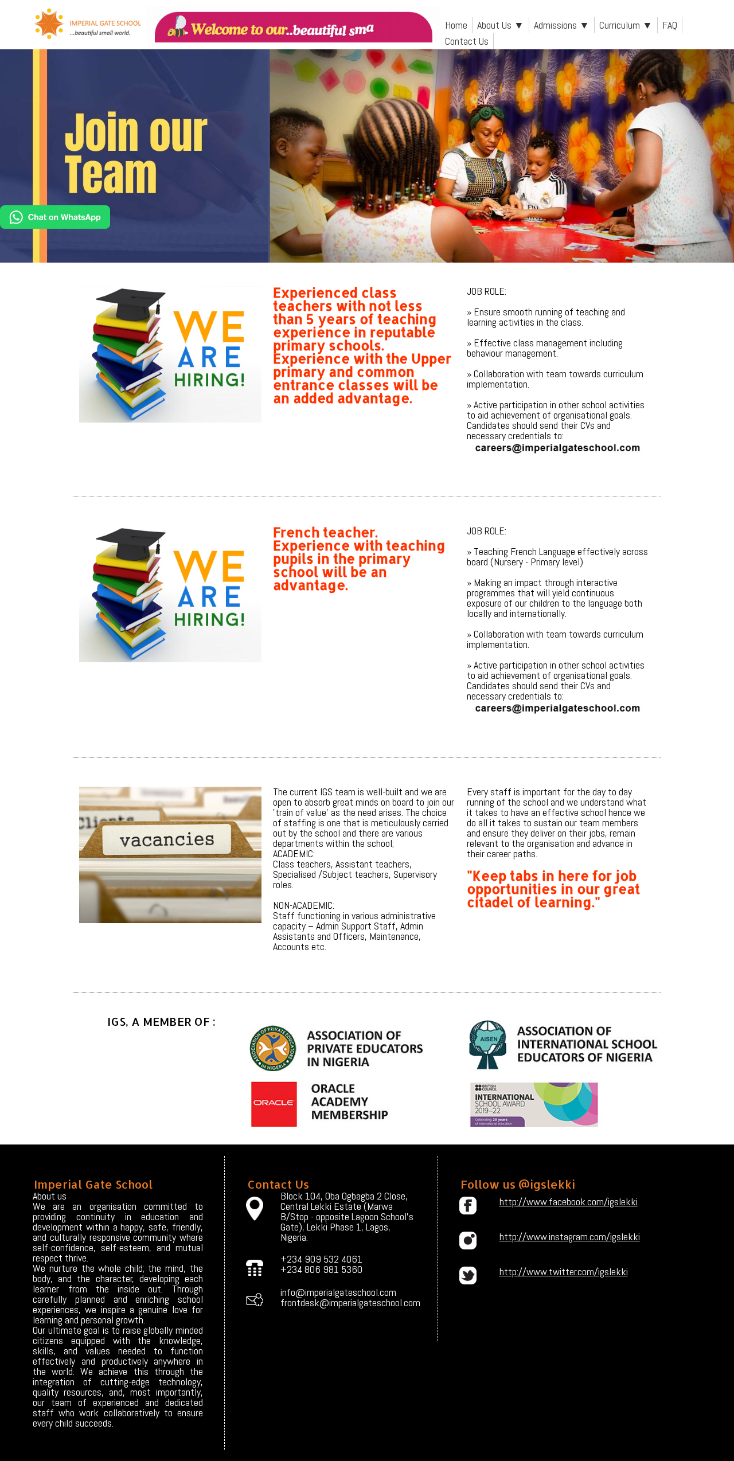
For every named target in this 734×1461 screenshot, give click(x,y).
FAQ (669, 25)
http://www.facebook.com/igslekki (564, 1201)
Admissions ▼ (561, 25)
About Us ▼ (500, 25)
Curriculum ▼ (626, 25)
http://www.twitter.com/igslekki (563, 1271)
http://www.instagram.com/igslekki (564, 1236)
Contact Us (467, 41)
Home (456, 25)
